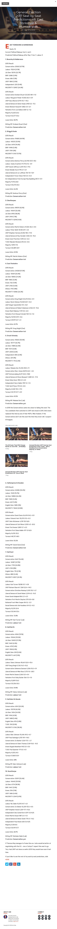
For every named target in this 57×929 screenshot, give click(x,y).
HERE (7, 859)
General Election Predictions (28, 33)
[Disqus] (28, 886)
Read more (15, 921)
